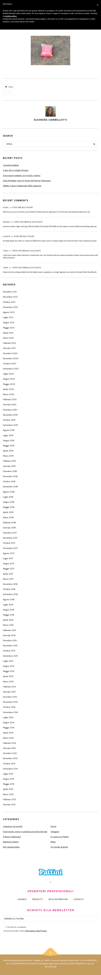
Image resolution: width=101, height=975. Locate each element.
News (53, 842)
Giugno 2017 (8, 563)
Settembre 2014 (10, 712)
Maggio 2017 (8, 568)
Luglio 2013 (8, 774)
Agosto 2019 (8, 430)
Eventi (53, 826)
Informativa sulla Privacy (36, 931)
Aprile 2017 (8, 574)
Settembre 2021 (10, 307)
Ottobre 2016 (9, 589)
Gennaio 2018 (9, 527)
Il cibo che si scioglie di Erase (15, 170)
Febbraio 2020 (10, 399)
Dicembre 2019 (10, 410)
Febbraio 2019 (9, 461)
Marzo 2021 (8, 338)
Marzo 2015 (8, 681)
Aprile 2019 (8, 450)
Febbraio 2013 (9, 799)
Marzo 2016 (8, 625)
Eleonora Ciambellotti (50, 119)
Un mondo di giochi (59, 847)
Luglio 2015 (8, 661)
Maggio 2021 (8, 327)
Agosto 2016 (8, 599)
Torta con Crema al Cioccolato (28, 222)
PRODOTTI (37, 899)
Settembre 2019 (10, 425)
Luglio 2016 (8, 604)
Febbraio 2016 (9, 630)
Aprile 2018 (8, 512)
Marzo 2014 (8, 738)
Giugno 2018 (8, 502)
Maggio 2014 (8, 727)
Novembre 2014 (10, 702)
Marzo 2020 (8, 394)
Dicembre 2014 (10, 697)
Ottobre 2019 (9, 420)
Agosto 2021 (8, 312)
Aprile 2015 (8, 676)
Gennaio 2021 (9, 348)
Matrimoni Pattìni (11, 842)
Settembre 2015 (10, 656)
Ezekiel (6, 207)
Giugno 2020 (9, 379)
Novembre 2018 (10, 476)
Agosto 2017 (8, 553)
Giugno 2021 (8, 322)
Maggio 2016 (8, 615)
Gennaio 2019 (9, 466)
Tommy (5, 268)
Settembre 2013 (10, 768)
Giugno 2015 (8, 666)
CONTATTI (79, 899)
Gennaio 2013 (9, 804)
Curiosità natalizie (11, 165)
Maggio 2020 (9, 384)
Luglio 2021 (8, 317)
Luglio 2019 (8, 435)
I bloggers (54, 831)
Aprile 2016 (8, 620)
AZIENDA (22, 899)
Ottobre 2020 (9, 363)
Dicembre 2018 (10, 471)
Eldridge (6, 236)
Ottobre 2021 (9, 302)
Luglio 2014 (8, 717)
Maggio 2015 (8, 671)
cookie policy (11, 16)
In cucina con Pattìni (59, 837)
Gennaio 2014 (9, 748)
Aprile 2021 (8, 333)
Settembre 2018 (10, 486)
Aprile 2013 (8, 789)
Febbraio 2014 (9, 743)
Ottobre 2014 (9, 707)
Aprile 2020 (8, 389)
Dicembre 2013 (10, 753)
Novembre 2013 (10, 758)
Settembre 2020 (11, 368)
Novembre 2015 (10, 645)
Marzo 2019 (8, 456)
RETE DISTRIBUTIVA (58, 899)
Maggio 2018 (8, 507)
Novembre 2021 (10, 297)
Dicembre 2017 (10, 533)
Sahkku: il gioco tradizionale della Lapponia (22, 186)
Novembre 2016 (10, 584)
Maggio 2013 (8, 784)
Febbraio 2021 (9, 343)
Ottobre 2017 (9, 543)
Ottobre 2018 (9, 481)
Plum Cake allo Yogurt (22, 207)
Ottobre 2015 (9, 650)
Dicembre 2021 (10, 291)
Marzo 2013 (8, 794)
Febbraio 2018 (9, 522)
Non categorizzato (11, 847)
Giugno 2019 (8, 440)
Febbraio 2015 (9, 686)
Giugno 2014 (8, 722)
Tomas (5, 251)
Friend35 (6, 222)
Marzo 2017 (8, 579)
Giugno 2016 (8, 609)
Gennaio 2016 (9, 635)
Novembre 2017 (10, 538)
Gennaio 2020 (9, 404)
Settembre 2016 (10, 594)
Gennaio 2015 (9, 692)
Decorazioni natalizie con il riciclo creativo (21, 175)
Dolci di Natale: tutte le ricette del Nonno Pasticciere (27, 180)
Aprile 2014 (8, 732)
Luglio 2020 (8, 374)
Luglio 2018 (8, 497)
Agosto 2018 (8, 492)
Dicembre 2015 (10, 640)
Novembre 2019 (10, 415)
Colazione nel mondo (12, 826)
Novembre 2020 (10, 358)
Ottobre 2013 (9, 763)
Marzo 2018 (8, 517)
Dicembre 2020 (10, 353)
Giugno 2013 (8, 779)
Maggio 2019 (8, 445)
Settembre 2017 (10, 548)
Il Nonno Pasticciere (12, 837)
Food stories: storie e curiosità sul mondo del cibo (25, 831)
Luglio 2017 (8, 558)
